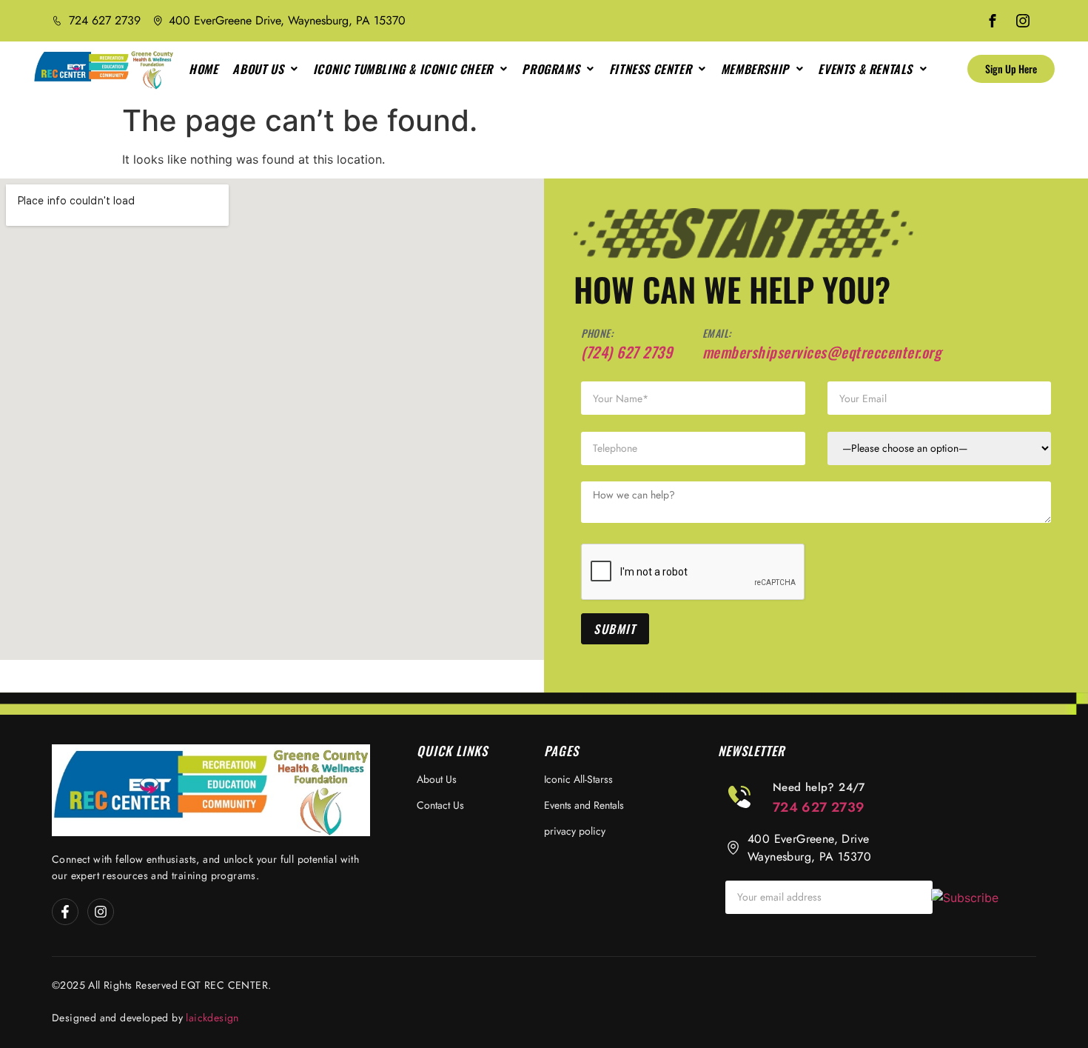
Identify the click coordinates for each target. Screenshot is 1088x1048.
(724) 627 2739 (626, 352)
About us (257, 69)
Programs (551, 69)
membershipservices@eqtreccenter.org (821, 352)
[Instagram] (100, 911)
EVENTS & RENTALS (865, 69)
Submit (615, 629)
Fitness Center (650, 69)
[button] (265, 69)
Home (203, 69)
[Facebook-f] (65, 911)
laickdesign (212, 1017)
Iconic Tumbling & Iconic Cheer (403, 69)
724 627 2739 (819, 807)
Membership (755, 69)
